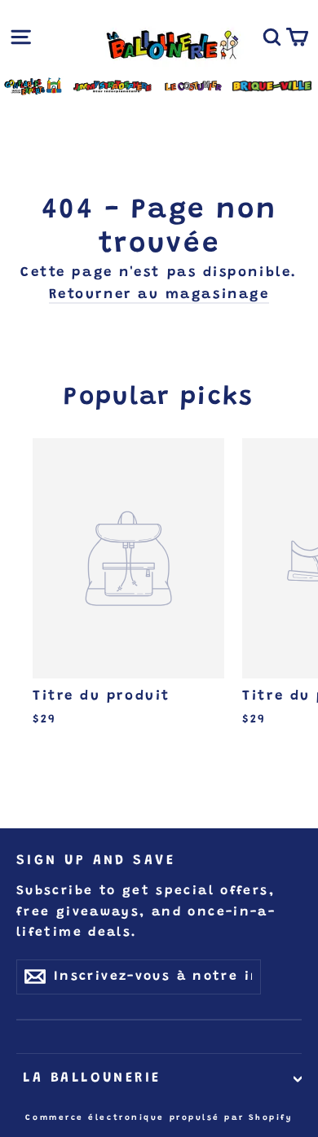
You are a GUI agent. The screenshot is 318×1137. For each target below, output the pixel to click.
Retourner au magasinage (159, 295)
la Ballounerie (88, 1078)
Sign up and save (95, 861)
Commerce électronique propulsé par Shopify (158, 1118)
